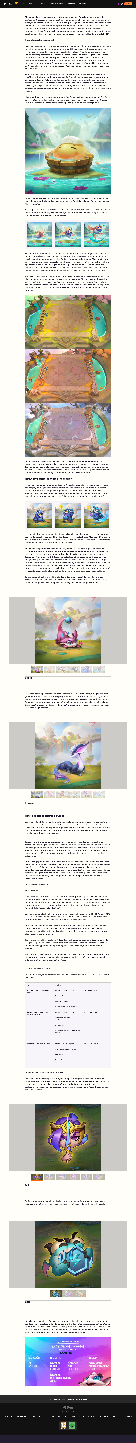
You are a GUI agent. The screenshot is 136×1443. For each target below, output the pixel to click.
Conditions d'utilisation (44, 1416)
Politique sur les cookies (69, 1416)
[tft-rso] (17, 3)
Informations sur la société (95, 1416)
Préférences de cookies (121, 1416)
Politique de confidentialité (16, 1416)
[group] (68, 669)
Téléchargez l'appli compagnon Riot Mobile (68, 1399)
